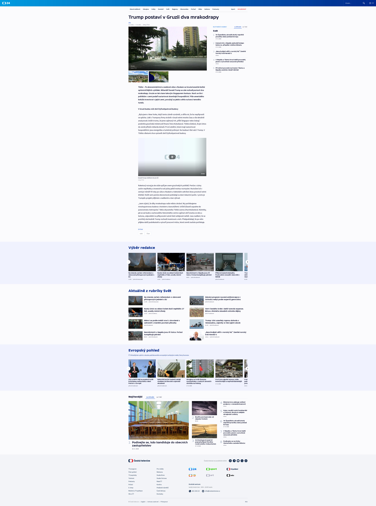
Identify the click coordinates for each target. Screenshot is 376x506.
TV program (132, 469)
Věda (200, 9)
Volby (153, 9)
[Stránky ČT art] (210, 475)
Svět (167, 9)
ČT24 (148, 233)
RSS (246, 502)
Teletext (131, 478)
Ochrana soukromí (152, 502)
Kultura (207, 9)
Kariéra (159, 484)
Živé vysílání (132, 472)
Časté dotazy (161, 491)
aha (129, 23)
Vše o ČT (131, 494)
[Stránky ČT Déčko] (192, 475)
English (143, 502)
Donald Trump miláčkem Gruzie (147, 178)
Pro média (160, 469)
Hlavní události (135, 9)
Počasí (193, 9)
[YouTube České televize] (238, 460)
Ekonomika (184, 9)
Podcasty (215, 9)
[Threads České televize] (246, 460)
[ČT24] (6, 3)
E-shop (130, 488)
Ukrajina (146, 9)
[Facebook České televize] (234, 460)
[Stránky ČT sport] (211, 469)
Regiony (175, 9)
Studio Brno (161, 475)
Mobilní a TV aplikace (135, 491)
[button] (172, 157)
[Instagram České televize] (230, 460)
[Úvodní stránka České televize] (139, 460)
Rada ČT (159, 481)
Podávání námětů (162, 488)
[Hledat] (364, 3)
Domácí (161, 9)
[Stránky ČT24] (192, 469)
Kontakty (160, 494)
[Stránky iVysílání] (232, 469)
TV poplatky (132, 475)
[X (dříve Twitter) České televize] (242, 460)
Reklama (160, 472)
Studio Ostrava (162, 478)
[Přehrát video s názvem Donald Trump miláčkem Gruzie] (172, 157)
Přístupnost (164, 502)
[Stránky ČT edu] (230, 475)
